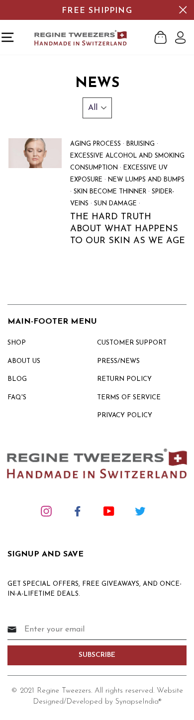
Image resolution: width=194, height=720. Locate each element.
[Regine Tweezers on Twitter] (140, 510)
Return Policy (124, 379)
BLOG (17, 379)
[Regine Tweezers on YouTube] (108, 510)
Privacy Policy (124, 415)
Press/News (118, 361)
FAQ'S (16, 397)
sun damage (115, 204)
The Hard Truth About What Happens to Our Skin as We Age (127, 229)
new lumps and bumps (146, 180)
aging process (95, 144)
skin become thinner (110, 192)
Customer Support (132, 343)
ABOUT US (23, 361)
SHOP (16, 343)
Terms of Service (129, 397)
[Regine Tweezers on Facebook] (77, 510)
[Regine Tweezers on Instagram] (46, 510)
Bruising (140, 144)
